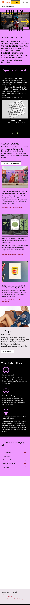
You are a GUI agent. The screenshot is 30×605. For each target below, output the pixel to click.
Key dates (6, 467)
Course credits (7, 460)
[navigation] (27, 2)
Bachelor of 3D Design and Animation (11, 597)
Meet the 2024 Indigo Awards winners (11, 300)
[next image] (17, 133)
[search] (24, 2)
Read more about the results (11, 207)
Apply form (6, 456)
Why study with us (8, 6)
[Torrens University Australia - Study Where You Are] (6, 2)
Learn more (7, 351)
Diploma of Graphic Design (8, 595)
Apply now (16, 2)
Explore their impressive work (11, 254)
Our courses (7, 452)
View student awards (11, 163)
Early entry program (9, 463)
